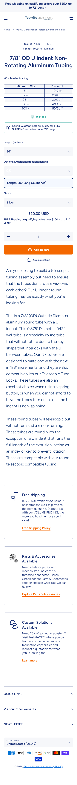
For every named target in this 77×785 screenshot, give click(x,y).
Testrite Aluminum (33, 766)
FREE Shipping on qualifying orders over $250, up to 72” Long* (37, 221)
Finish (7, 193)
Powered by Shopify (52, 766)
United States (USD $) (21, 744)
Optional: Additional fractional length (26, 161)
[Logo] (38, 18)
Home (7, 29)
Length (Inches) (13, 142)
